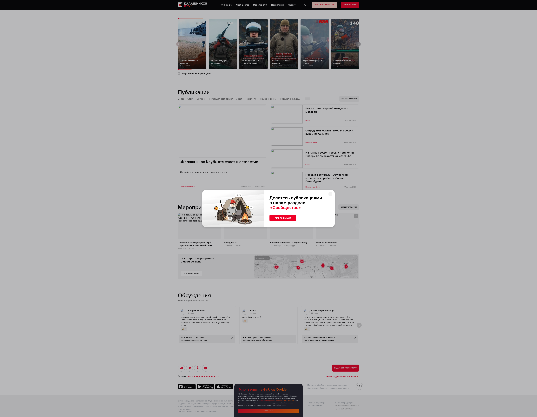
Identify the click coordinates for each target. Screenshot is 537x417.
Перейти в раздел (283, 218)
